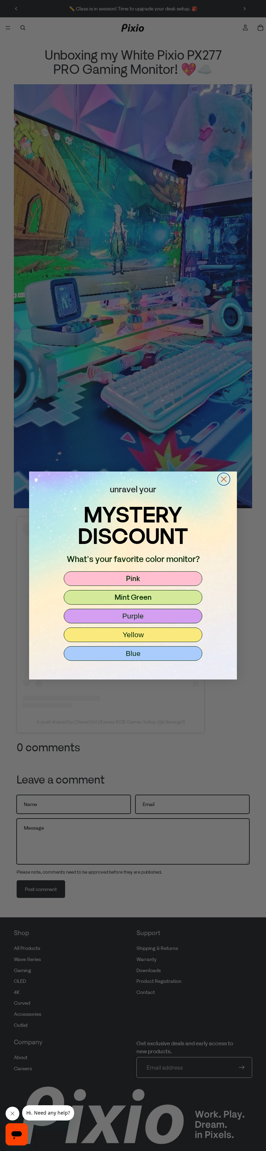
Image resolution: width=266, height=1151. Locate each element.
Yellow (133, 635)
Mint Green (133, 597)
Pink (133, 578)
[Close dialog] (224, 479)
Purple (133, 616)
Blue (133, 653)
